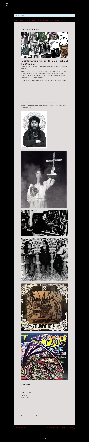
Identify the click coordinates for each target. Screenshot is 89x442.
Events (39, 4)
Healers (53, 4)
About (34, 4)
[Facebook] (45, 438)
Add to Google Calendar (29, 416)
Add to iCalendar (43, 416)
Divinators (46, 4)
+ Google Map (24, 395)
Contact (60, 4)
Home (28, 4)
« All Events (16, 11)
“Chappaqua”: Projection (20, 427)
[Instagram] (43, 438)
